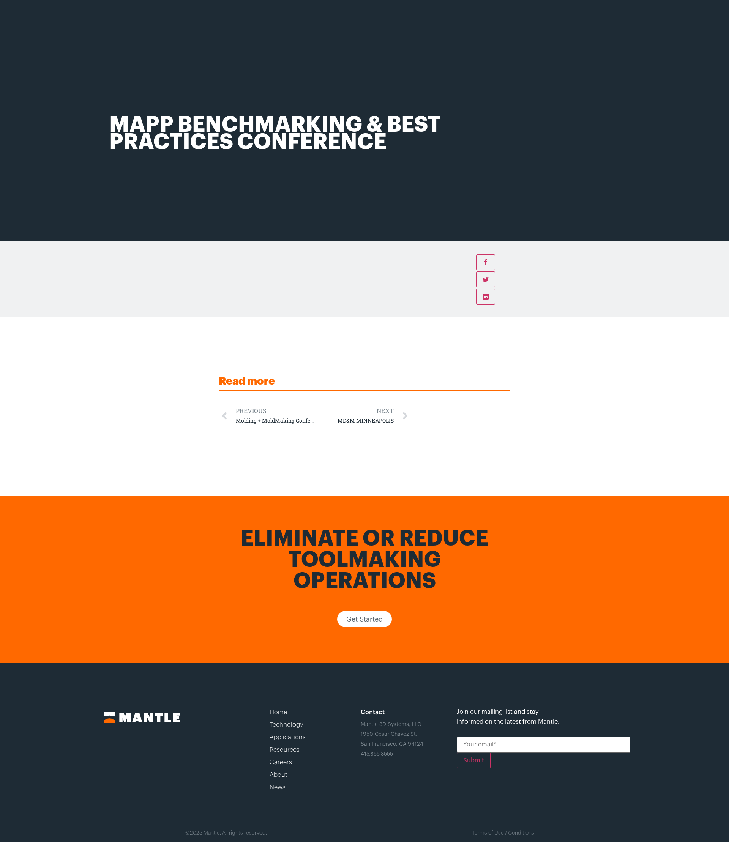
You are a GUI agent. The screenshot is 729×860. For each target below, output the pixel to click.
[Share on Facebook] (485, 262)
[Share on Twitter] (485, 279)
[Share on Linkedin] (485, 297)
